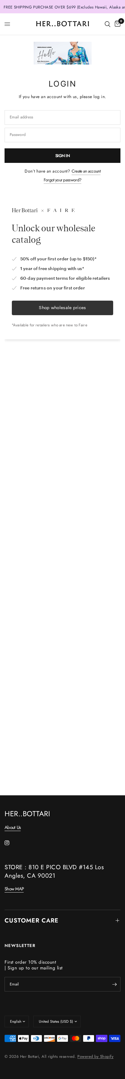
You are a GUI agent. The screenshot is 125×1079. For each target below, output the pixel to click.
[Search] (108, 24)
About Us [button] (13, 827)
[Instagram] (11, 843)
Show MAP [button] (14, 889)
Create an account (86, 171)
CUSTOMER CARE (32, 920)
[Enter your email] (114, 984)
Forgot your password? (62, 180)
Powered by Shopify (95, 1056)
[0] (116, 24)
